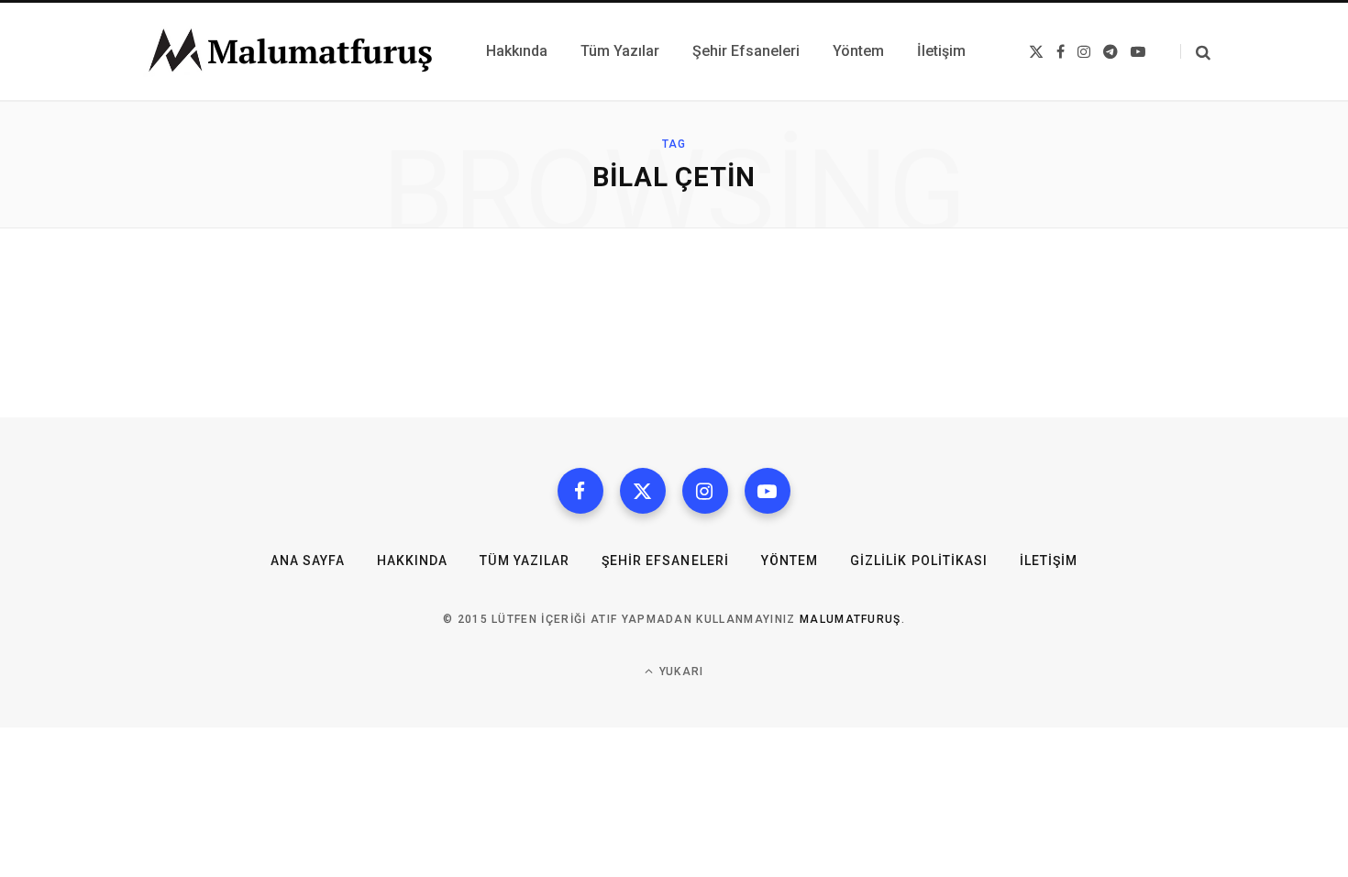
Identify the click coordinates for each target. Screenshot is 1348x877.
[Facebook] (580, 491)
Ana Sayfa (308, 560)
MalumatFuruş (850, 619)
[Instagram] (705, 491)
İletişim (1048, 560)
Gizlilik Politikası (919, 560)
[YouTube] (767, 491)
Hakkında (412, 560)
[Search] (1195, 52)
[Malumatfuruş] (290, 51)
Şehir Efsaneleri (665, 560)
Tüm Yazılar (524, 560)
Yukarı (679, 671)
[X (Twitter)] (643, 491)
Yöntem (789, 560)
